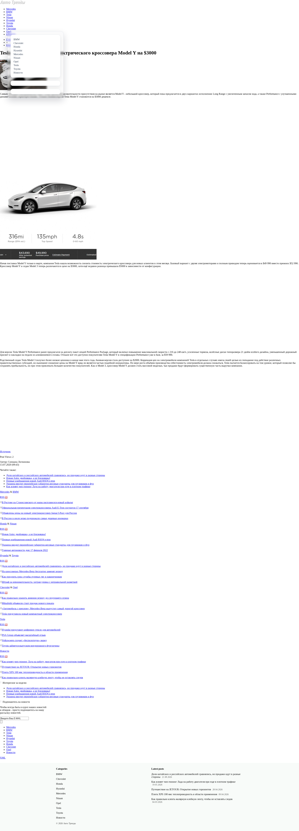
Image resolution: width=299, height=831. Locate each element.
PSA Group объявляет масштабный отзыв (24, 635)
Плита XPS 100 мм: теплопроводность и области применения (35, 672)
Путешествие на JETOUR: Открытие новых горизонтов (32, 667)
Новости (4, 651)
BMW (9, 11)
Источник (5, 451)
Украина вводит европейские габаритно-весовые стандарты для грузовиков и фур (50, 483)
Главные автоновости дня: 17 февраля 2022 (25, 550)
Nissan (9, 17)
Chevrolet (11, 28)
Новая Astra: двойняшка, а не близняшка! (28, 478)
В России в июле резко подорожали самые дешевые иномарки (35, 518)
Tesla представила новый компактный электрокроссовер (32, 614)
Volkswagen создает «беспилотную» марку (24, 640)
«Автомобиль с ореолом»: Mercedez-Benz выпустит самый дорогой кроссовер (43, 608)
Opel (8, 31)
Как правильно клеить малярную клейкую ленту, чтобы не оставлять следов (42, 677)
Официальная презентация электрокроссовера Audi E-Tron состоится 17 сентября (45, 507)
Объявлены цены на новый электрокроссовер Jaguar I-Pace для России (39, 513)
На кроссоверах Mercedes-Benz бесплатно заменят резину (32, 571)
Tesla (8, 14)
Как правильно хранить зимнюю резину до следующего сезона (35, 598)
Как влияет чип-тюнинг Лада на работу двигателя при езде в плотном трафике (48, 486)
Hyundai (10, 20)
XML (3, 757)
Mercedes (11, 9)
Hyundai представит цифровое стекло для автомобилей (31, 629)
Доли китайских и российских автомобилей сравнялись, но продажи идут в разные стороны (55, 475)
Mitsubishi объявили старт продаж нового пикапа (28, 603)
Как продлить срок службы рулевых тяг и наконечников (32, 576)
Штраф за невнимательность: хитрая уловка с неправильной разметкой (39, 582)
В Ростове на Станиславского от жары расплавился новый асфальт (37, 502)
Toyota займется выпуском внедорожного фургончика (30, 645)
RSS (2, 497)
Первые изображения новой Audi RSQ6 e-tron (30, 481)
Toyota (9, 23)
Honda (9, 26)
